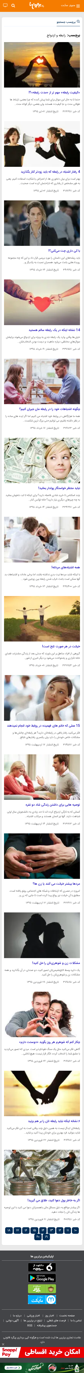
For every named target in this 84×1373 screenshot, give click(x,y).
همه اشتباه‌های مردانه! (66, 567)
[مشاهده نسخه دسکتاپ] (5, 5)
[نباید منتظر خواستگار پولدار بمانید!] (42, 460)
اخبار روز (50, 1315)
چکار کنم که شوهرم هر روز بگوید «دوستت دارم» (49, 1042)
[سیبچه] (42, 1268)
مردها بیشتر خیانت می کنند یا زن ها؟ (56, 884)
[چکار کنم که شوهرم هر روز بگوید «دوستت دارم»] (42, 1014)
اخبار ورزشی (34, 1315)
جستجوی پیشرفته (47, 1325)
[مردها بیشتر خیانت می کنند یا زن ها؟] (42, 856)
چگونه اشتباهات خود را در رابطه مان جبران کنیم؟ (49, 409)
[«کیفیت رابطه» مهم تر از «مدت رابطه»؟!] (42, 65)
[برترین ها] (37, 5)
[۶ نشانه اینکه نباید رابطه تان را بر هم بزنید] (42, 1093)
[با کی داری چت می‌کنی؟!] (42, 223)
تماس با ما (76, 1320)
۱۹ (46, 1237)
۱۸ (9, 1230)
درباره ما (17, 1315)
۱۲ (59, 1230)
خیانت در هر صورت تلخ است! (61, 646)
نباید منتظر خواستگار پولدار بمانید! (59, 488)
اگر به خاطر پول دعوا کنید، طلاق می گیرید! (54, 1200)
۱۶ (25, 1230)
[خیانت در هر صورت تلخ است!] (42, 618)
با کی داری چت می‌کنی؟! (64, 251)
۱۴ (42, 1230)
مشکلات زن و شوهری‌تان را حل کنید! (56, 963)
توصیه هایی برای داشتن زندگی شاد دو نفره (53, 804)
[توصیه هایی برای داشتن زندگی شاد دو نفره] (42, 777)
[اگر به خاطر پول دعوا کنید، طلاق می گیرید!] (42, 1172)
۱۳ (51, 1230)
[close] (3, 1344)
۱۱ (68, 1230)
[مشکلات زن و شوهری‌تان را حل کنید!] (42, 935)
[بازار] (42, 1289)
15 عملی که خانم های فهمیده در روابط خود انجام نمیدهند (43, 725)
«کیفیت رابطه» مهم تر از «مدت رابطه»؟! (54, 92)
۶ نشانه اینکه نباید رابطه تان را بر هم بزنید (54, 1121)
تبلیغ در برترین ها (33, 1320)
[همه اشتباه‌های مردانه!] (42, 539)
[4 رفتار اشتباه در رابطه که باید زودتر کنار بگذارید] (42, 144)
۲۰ (38, 1237)
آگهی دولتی (12, 1320)
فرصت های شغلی (56, 1320)
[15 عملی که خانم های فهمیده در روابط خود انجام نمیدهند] (42, 698)
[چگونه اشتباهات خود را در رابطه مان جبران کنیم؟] (42, 381)
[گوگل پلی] (42, 1279)
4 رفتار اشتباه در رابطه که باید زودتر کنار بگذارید (50, 171)
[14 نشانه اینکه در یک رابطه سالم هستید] (42, 302)
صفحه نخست (67, 1315)
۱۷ (17, 1230)
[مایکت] (42, 1300)
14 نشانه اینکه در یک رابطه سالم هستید (54, 330)
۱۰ (75, 1230)
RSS (29, 1325)
